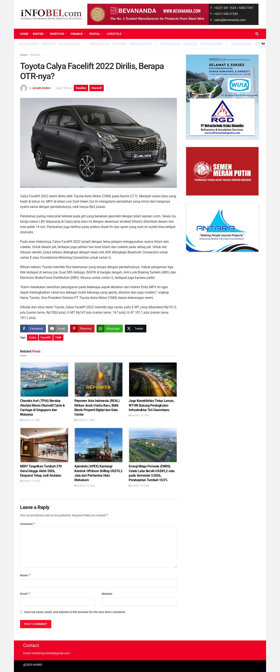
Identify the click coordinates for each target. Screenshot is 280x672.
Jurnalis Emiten (41, 88)
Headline (35, 54)
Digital (94, 33)
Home (24, 33)
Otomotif (96, 88)
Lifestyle (114, 33)
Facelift (46, 337)
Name (25, 575)
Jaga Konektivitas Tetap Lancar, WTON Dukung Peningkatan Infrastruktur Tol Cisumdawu (151, 405)
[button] (222, 97)
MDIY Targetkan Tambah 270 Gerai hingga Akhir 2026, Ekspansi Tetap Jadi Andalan (41, 470)
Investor (57, 33)
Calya (32, 337)
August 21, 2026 (31, 420)
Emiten (38, 33)
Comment (27, 524)
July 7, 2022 (63, 88)
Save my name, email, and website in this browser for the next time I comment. (75, 612)
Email (25, 594)
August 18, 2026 (140, 485)
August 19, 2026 (140, 415)
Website (107, 593)
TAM (58, 337)
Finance (77, 33)
